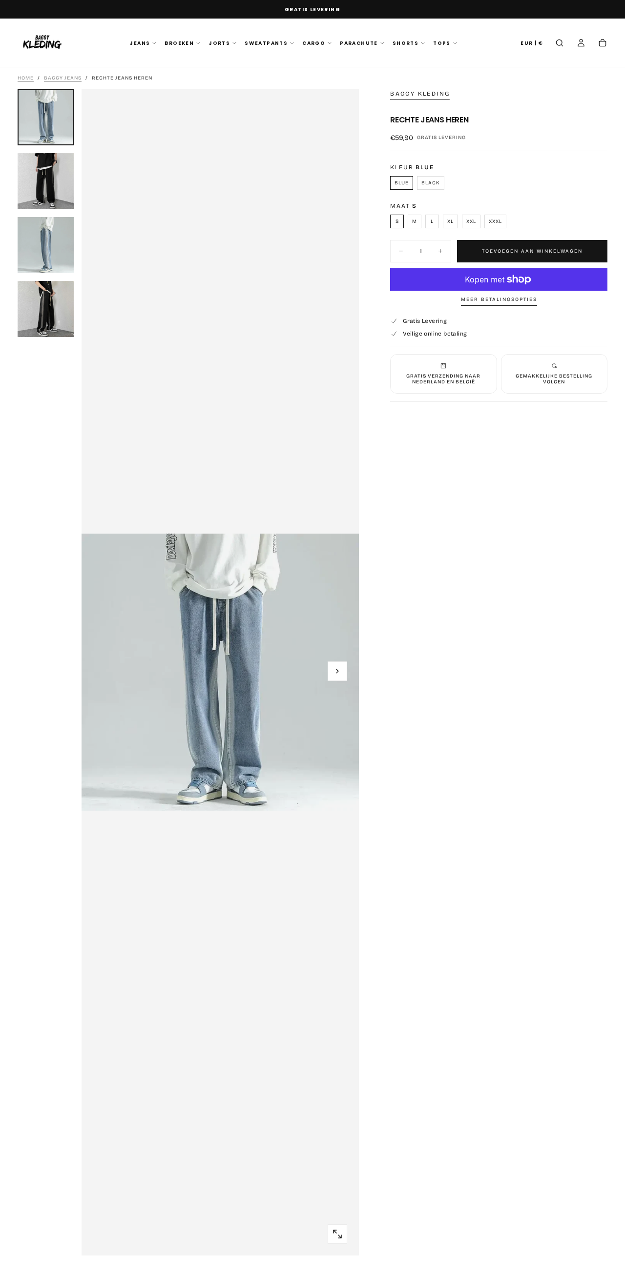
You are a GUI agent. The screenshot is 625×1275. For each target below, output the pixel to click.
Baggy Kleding (420, 93)
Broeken (179, 43)
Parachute (359, 43)
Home (26, 78)
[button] (532, 44)
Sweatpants (266, 43)
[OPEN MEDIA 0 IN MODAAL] (337, 1234)
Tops (442, 43)
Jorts (219, 43)
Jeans (139, 43)
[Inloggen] (581, 44)
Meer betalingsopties (499, 299)
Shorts (405, 43)
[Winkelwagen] (602, 44)
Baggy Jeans (63, 78)
